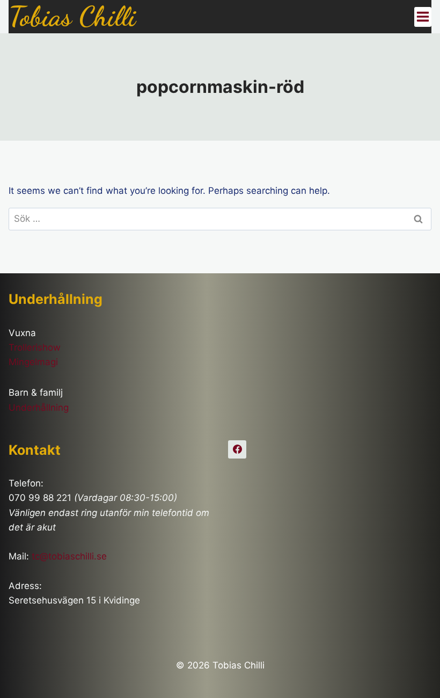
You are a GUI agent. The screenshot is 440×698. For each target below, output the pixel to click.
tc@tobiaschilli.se (69, 556)
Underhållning (39, 407)
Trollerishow (35, 347)
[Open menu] (422, 17)
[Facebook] (237, 449)
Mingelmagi (33, 362)
